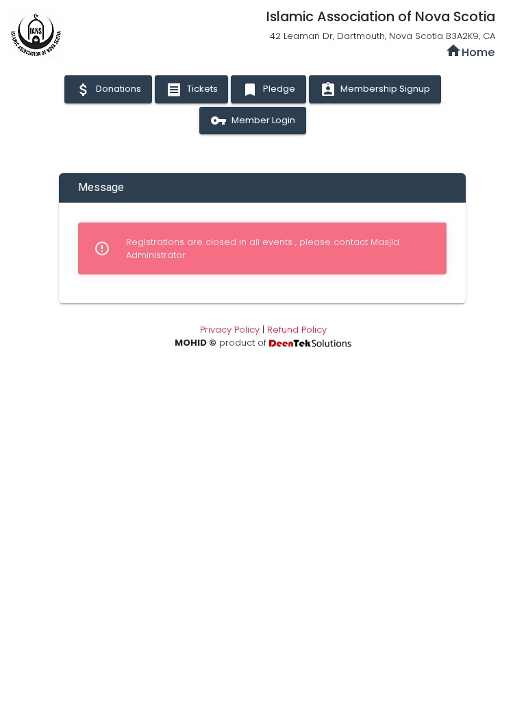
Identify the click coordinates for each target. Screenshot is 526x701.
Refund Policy (297, 329)
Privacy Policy (230, 329)
